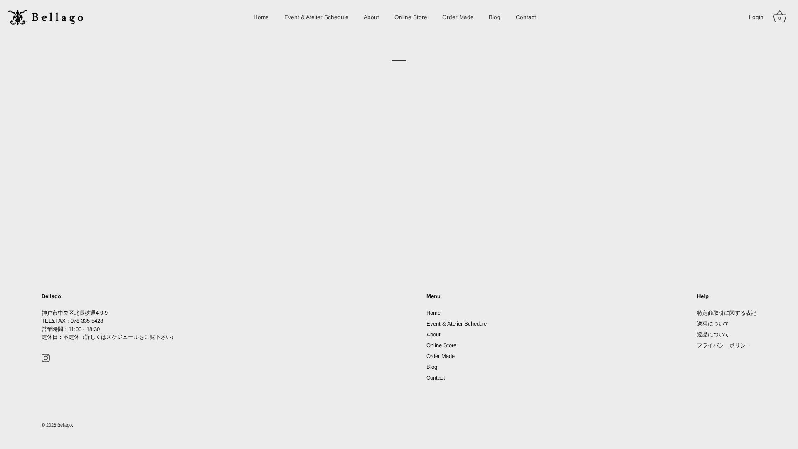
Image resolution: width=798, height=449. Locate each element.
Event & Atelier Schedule (316, 17)
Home (261, 17)
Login (756, 17)
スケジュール (122, 337)
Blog (494, 17)
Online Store (410, 17)
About (371, 17)
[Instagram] (46, 358)
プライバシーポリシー (724, 345)
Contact (526, 17)
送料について (713, 324)
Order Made (458, 17)
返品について (713, 334)
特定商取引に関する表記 (726, 313)
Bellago (64, 424)
